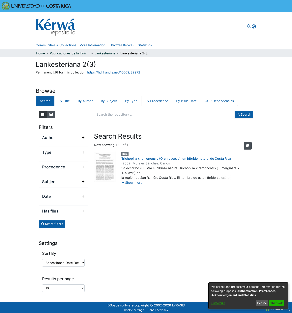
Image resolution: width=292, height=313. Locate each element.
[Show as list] (43, 114)
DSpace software (120, 305)
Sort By (49, 253)
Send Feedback (158, 310)
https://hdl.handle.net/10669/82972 (113, 72)
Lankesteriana (105, 53)
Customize (218, 303)
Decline (262, 303)
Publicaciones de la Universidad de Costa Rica (70, 53)
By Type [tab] (131, 101)
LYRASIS (178, 305)
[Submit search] (248, 26)
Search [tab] (45, 101)
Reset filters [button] (53, 224)
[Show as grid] (51, 114)
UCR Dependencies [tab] (219, 101)
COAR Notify (280, 309)
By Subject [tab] (109, 101)
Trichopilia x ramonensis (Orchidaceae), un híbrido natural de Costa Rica (176, 158)
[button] (131, 182)
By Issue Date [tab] (186, 101)
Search (245, 114)
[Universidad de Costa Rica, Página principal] (36, 6)
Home (40, 53)
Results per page (58, 278)
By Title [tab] (64, 101)
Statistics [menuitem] (145, 45)
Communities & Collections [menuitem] (56, 45)
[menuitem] (253, 26)
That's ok (276, 303)
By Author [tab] (85, 101)
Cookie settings (134, 310)
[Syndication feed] (248, 146)
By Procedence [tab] (156, 101)
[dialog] (248, 296)
